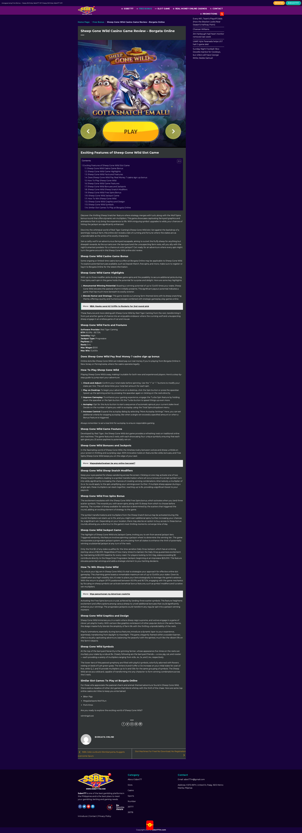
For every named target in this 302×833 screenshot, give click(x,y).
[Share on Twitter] (128, 724)
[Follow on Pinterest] (88, 806)
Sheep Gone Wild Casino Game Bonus (105, 168)
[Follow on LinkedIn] (93, 806)
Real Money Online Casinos (191, 9)
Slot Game (163, 9)
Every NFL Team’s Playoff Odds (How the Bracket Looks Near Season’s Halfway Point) (207, 22)
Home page (84, 22)
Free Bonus (145, 9)
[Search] (222, 14)
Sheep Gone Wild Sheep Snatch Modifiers (107, 189)
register (279, 3)
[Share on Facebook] (123, 724)
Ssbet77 (128, 9)
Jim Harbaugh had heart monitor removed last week (208, 35)
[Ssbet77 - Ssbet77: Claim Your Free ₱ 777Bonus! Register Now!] (88, 10)
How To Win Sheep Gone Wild (102, 198)
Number (132, 801)
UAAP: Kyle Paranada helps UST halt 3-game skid (208, 43)
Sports (131, 796)
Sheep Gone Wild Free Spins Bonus (104, 192)
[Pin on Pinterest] (136, 724)
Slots (130, 785)
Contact (218, 9)
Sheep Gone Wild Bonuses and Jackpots (107, 186)
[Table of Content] (179, 161)
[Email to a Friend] (132, 724)
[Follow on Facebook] (80, 806)
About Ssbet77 (135, 779)
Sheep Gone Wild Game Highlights (104, 171)
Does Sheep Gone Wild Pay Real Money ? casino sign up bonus (117, 177)
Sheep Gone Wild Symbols (100, 204)
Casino (131, 790)
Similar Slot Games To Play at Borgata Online (110, 208)
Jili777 (131, 807)
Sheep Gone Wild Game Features (103, 183)
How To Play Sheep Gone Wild (102, 180)
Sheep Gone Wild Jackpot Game (103, 196)
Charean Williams (201, 29)
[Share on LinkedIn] (140, 724)
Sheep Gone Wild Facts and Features (105, 174)
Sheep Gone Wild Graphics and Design (106, 202)
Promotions (210, 14)
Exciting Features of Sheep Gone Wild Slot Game (106, 165)
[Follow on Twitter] (84, 806)
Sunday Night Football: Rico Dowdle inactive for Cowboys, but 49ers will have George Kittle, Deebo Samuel (206, 53)
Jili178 (130, 812)
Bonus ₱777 (293, 3)
